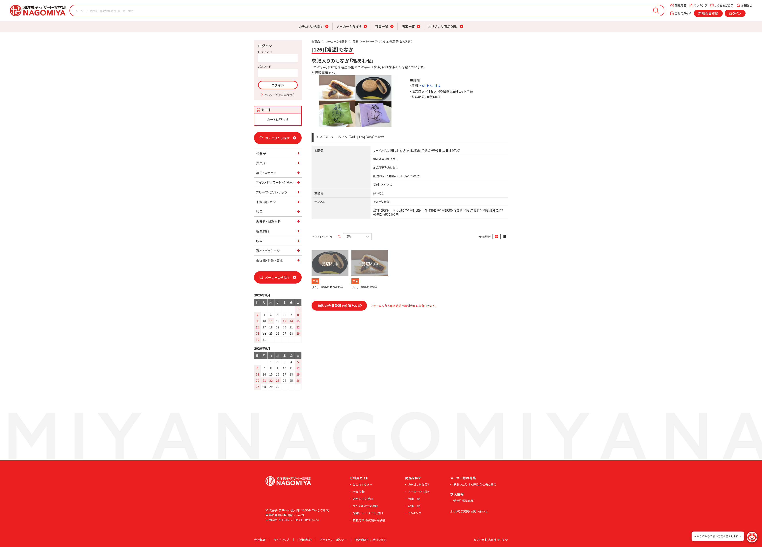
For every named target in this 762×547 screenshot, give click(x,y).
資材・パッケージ (268, 250)
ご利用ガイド (683, 13)
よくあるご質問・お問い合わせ (469, 511)
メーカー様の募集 (463, 477)
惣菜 (259, 211)
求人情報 (457, 494)
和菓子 (261, 153)
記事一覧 (408, 26)
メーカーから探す (349, 26)
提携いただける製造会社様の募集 (474, 484)
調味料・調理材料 (268, 221)
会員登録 (359, 492)
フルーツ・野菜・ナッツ (271, 192)
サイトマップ (281, 540)
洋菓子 (261, 163)
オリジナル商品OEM (443, 26)
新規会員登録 (708, 13)
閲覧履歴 (681, 5)
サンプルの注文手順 (365, 506)
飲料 (259, 240)
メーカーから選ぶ (336, 41)
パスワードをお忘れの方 (280, 94)
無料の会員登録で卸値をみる (339, 305)
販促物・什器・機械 (269, 260)
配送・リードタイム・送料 (368, 513)
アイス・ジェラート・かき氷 (274, 182)
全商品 (316, 41)
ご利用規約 (304, 540)
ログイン (735, 13)
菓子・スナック (266, 172)
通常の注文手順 (363, 499)
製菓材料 (262, 231)
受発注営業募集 (463, 501)
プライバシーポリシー (333, 540)
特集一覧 (381, 26)
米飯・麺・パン (266, 201)
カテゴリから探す (311, 26)
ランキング (700, 5)
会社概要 (260, 540)
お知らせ (746, 5)
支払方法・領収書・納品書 (369, 520)
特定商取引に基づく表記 (370, 540)
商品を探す (413, 477)
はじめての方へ (363, 484)
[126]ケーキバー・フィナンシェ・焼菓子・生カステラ (383, 41)
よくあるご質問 (724, 5)
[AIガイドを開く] (752, 537)
